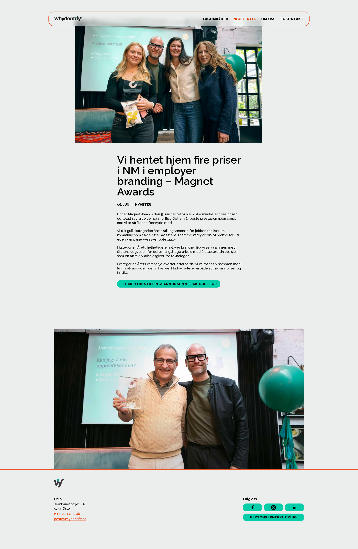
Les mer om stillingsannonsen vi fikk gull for (168, 284)
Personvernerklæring (273, 517)
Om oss (268, 19)
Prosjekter (245, 19)
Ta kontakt (292, 19)
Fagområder (215, 19)
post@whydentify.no (70, 519)
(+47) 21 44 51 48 (67, 514)
